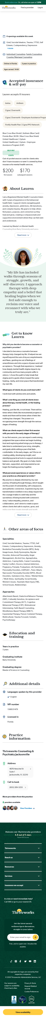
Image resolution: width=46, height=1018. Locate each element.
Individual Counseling (16, 54)
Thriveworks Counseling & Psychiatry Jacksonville (18, 753)
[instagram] (16, 961)
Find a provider (27, 7)
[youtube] (30, 961)
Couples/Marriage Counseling (19, 57)
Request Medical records (31, 987)
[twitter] (25, 961)
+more (10, 48)
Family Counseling (34, 54)
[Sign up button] (35, 937)
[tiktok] (11, 961)
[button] (23, 511)
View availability (23, 1012)
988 (9, 902)
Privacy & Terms (30, 983)
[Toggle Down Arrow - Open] (39, 848)
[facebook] (21, 961)
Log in (40, 7)
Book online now (11, 2)
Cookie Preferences (32, 992)
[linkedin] (35, 961)
